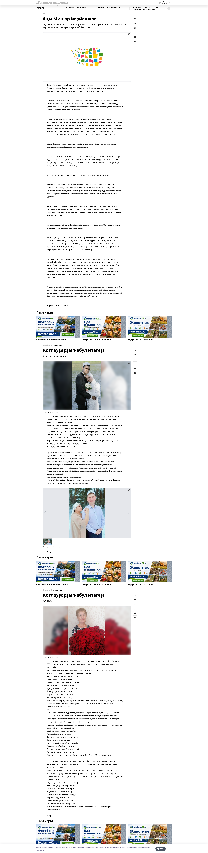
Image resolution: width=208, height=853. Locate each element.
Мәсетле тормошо (52, 2)
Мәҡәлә (40, 8)
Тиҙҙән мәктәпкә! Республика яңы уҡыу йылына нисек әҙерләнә (145, 8)
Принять (160, 849)
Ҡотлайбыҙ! (47, 345)
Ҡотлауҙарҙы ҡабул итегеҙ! (75, 8)
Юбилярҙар (47, 14)
